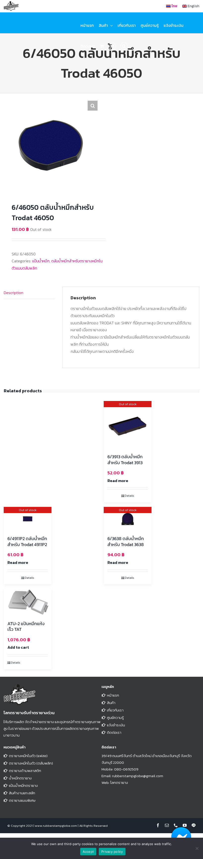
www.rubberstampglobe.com (56, 825)
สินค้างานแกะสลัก (22, 793)
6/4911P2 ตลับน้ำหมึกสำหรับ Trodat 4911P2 (27, 541)
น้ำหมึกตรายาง (20, 778)
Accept (88, 852)
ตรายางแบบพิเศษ (22, 800)
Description (13, 293)
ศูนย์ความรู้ (115, 717)
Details (129, 495)
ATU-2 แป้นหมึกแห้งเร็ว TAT (26, 626)
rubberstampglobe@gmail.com (137, 776)
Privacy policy (112, 852)
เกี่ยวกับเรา (115, 710)
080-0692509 (126, 769)
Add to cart (18, 647)
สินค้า (111, 703)
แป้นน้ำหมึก (41, 261)
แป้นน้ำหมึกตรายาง (23, 785)
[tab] (29, 293)
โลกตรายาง (119, 782)
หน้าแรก (113, 695)
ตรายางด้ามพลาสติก (25, 770)
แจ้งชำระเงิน (116, 725)
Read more (117, 481)
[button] (124, 46)
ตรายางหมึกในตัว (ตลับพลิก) (31, 763)
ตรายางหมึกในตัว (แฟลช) (28, 756)
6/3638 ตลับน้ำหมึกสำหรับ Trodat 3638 (125, 541)
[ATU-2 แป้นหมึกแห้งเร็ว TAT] (27, 602)
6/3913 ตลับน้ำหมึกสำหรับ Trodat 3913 (125, 459)
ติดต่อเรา (114, 732)
